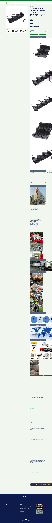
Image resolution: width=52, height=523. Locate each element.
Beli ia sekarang (38, 34)
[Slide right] (27, 31)
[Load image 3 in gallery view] (17, 31)
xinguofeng (24, 520)
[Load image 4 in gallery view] (20, 31)
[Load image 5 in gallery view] (24, 31)
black (31, 23)
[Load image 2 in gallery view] (13, 31)
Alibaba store (7, 506)
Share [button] (31, 487)
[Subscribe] (32, 501)
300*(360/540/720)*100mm (34, 26)
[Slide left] (6, 31)
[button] (43, 3)
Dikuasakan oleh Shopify (28, 520)
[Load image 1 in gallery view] (9, 31)
